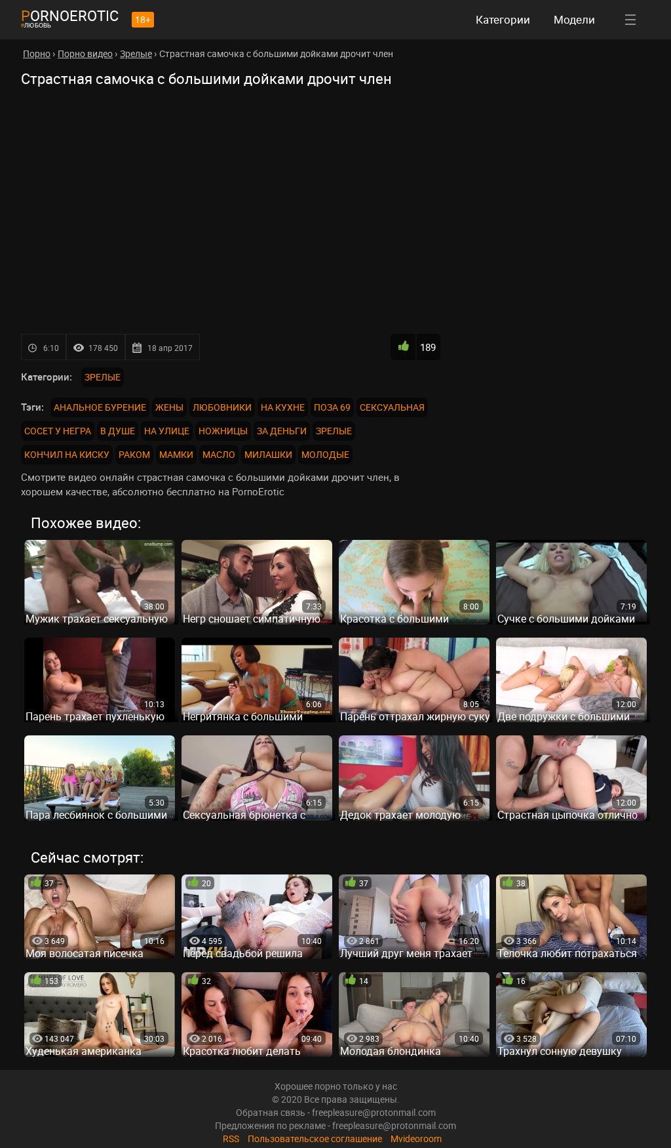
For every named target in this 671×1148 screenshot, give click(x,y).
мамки (176, 454)
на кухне (283, 407)
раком (134, 454)
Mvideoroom (416, 1138)
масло (218, 454)
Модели (574, 19)
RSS (231, 1138)
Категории (503, 19)
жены (169, 407)
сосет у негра (57, 430)
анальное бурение (100, 407)
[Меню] (630, 19)
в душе (117, 430)
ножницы (223, 430)
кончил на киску (66, 454)
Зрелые (103, 377)
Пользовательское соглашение (315, 1138)
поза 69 (332, 407)
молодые (325, 454)
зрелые (334, 430)
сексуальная (392, 407)
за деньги (282, 430)
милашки (268, 454)
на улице (166, 430)
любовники (222, 407)
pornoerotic (70, 15)
